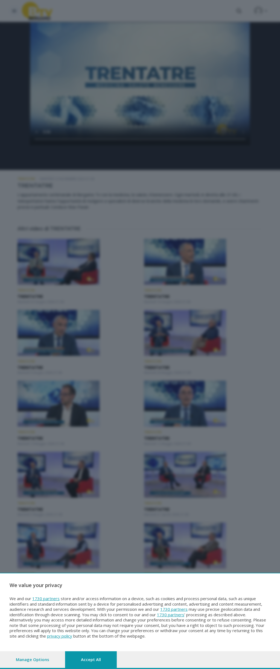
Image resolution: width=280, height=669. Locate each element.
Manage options (32, 659)
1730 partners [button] (46, 598)
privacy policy (59, 636)
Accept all (91, 659)
